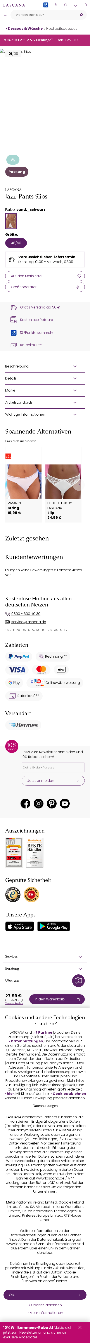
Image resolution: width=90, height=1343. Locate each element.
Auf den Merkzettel (26, 276)
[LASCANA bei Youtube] (65, 803)
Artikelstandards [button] (19, 402)
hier (10, 1094)
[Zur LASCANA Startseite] (14, 5)
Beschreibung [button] (17, 366)
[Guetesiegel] (31, 894)
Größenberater (23, 286)
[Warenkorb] (85, 5)
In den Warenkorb (50, 999)
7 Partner (43, 1032)
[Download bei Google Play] (53, 926)
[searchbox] (43, 15)
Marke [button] (10, 390)
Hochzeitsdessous (61, 28)
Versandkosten (14, 1003)
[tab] (11, 221)
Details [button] (11, 378)
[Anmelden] (65, 5)
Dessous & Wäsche (25, 28)
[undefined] (79, 485)
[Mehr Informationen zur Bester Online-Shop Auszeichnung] (14, 853)
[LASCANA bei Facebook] (25, 803)
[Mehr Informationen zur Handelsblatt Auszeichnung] (34, 853)
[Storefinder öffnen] (56, 5)
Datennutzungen (27, 1041)
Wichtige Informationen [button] (25, 414)
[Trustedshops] (13, 894)
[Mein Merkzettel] (75, 5)
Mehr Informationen (46, 1313)
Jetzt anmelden (40, 780)
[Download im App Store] (19, 926)
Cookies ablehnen (69, 1094)
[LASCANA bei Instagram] (38, 803)
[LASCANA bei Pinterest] (52, 803)
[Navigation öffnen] (5, 14)
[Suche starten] (81, 15)
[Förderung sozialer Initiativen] (12, 160)
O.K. (12, 1294)
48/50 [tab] (16, 243)
